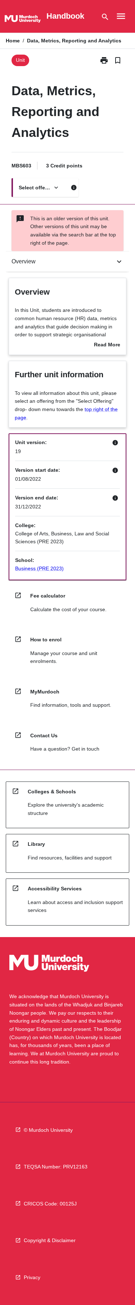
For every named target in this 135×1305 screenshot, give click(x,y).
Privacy (32, 1277)
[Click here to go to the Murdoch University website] (23, 20)
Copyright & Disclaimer (50, 1240)
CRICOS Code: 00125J (50, 1204)
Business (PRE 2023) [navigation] (39, 568)
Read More (107, 345)
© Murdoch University (48, 1130)
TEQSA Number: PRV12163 (55, 1167)
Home (13, 40)
